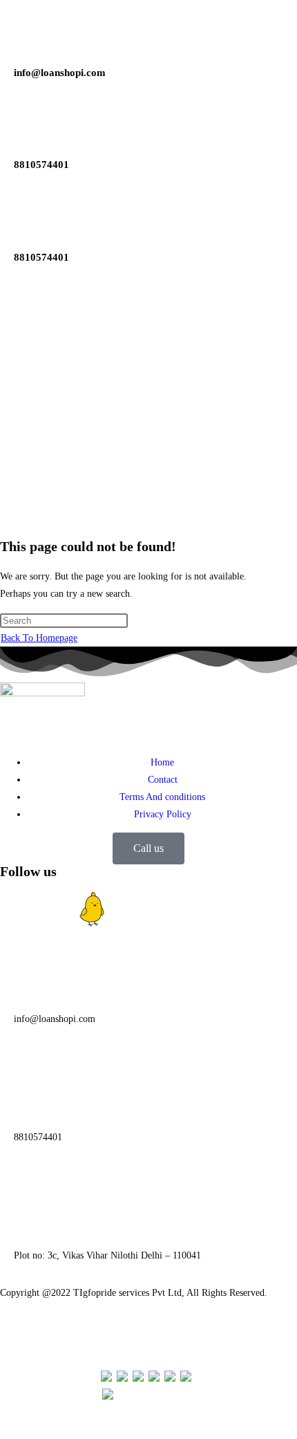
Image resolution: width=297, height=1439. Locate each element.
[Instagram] (54, 909)
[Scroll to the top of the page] (4, 1430)
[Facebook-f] (17, 909)
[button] (148, 505)
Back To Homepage (39, 638)
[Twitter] (129, 909)
